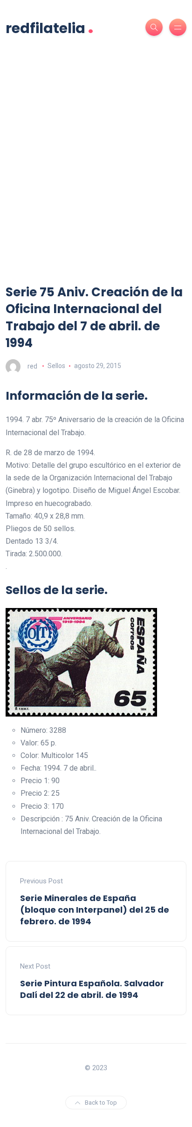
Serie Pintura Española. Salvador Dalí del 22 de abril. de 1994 (92, 989)
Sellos (56, 365)
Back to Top (101, 1102)
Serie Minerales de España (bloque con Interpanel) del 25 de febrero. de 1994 (94, 909)
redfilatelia (50, 27)
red (32, 365)
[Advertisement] (96, 183)
